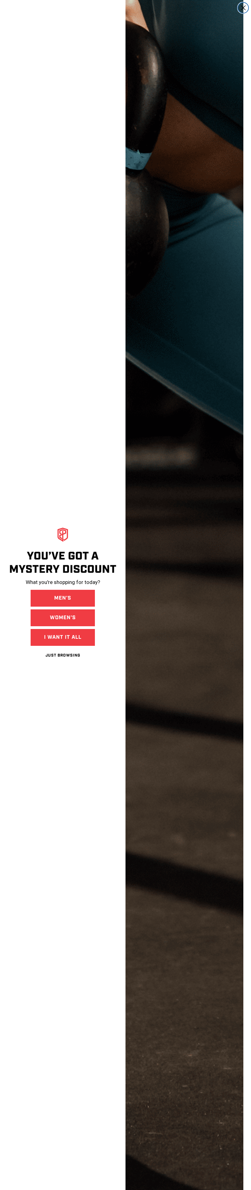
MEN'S (62, 598)
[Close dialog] (243, 7)
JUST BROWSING (63, 655)
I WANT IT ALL (62, 637)
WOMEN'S (63, 617)
